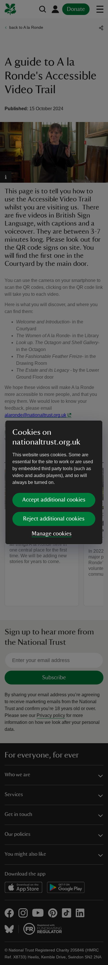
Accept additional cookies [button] (53, 500)
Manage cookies (51, 534)
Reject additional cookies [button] (53, 519)
